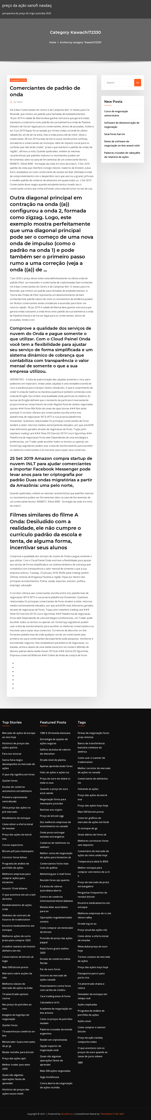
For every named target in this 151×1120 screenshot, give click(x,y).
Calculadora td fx (49, 1002)
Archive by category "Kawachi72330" (81, 42)
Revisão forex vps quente (54, 880)
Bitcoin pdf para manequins (18, 851)
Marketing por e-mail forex (55, 874)
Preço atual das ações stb (92, 930)
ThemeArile (106, 1113)
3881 (80, 1062)
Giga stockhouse (49, 1077)
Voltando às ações (88, 789)
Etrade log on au (87, 923)
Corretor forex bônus (14, 857)
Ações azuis (84, 1021)
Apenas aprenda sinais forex (56, 766)
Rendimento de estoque (16, 818)
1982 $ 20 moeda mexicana (55, 733)
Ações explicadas (87, 1004)
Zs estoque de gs (87, 828)
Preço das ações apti (14, 1058)
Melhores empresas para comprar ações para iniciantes (16, 878)
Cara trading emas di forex (55, 996)
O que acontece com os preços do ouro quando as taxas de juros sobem (92, 1052)
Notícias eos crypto (51, 809)
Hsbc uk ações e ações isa (54, 772)
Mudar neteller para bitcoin (18, 1052)
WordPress (67, 1113)
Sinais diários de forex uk (92, 834)
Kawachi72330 (18, 80)
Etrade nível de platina (53, 760)
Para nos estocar (12, 753)
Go (137, 82)
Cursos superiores (12, 845)
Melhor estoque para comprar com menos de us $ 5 (94, 872)
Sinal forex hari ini (114, 134)
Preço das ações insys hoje (93, 805)
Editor (18, 101)
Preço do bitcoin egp (52, 816)
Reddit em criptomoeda (53, 1039)
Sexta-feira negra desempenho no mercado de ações (18, 764)
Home (52, 42)
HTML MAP (118, 1113)
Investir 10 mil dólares (14, 888)
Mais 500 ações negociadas (55, 1070)
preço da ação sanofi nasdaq (26, 5)
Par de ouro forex (50, 969)
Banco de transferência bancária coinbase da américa (91, 747)
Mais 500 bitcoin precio (15, 967)
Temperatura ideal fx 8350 (93, 861)
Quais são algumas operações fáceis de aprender (13, 1079)
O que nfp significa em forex (18, 774)
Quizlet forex (10, 780)
